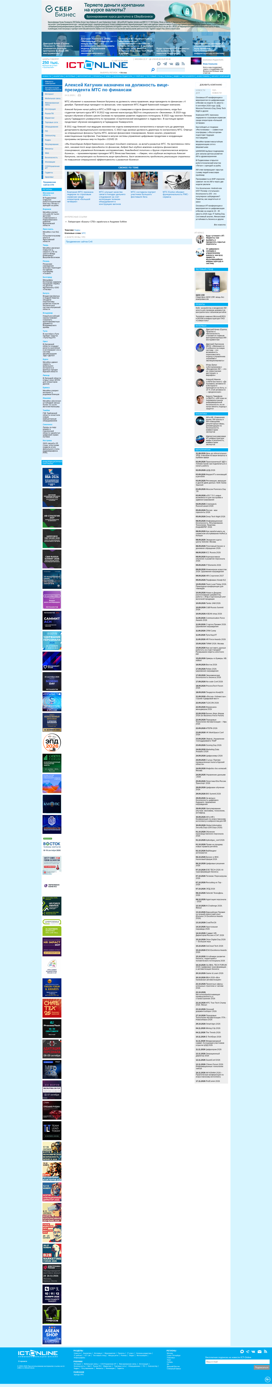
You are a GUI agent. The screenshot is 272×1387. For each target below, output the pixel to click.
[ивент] (51, 1334)
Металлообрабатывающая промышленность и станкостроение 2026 (208, 996)
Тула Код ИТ (211, 635)
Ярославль (48, 229)
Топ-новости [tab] (217, 91)
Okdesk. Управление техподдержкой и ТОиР (210, 740)
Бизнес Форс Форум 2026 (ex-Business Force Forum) (210, 714)
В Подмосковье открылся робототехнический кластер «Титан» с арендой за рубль (51, 202)
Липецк (46, 375)
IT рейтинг (139, 76)
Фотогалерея (188, 76)
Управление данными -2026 (211, 776)
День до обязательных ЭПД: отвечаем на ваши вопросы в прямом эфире (211, 455)
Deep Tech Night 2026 (215, 516)
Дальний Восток (173, 1366)
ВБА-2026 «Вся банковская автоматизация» (208, 978)
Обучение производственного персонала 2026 (210, 834)
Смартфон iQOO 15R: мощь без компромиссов (210, 297)
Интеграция (50, 109)
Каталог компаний (221, 76)
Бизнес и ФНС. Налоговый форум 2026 (207, 858)
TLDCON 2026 (212, 703)
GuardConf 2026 (213, 1060)
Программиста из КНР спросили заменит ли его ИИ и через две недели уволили (210, 181)
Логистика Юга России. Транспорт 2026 (211, 782)
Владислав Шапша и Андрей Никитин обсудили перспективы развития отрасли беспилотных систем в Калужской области (51, 302)
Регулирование (52, 144)
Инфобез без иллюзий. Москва (211, 769)
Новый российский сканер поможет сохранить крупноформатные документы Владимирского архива (51, 321)
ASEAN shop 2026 (214, 614)
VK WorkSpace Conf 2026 (210, 733)
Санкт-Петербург (174, 1355)
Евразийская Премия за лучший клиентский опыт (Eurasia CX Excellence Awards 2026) (210, 915)
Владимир (48, 313)
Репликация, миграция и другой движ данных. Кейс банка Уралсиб (211, 483)
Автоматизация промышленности (53, 89)
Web (47, 153)
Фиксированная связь (52, 104)
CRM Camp (211, 631)
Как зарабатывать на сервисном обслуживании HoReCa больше (211, 533)
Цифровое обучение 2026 (210, 788)
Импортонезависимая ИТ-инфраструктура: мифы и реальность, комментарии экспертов (216, 440)
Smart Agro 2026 (213, 1024)
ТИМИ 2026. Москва (215, 644)
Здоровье (49, 177)
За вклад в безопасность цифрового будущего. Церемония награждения (207, 801)
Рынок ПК (49, 113)
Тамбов (46, 410)
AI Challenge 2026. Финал (209, 907)
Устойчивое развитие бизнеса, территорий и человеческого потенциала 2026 (210, 958)
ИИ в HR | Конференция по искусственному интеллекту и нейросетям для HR (211, 819)
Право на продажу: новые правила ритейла (209, 845)
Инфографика (203, 76)
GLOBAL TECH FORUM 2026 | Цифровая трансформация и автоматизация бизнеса (211, 967)
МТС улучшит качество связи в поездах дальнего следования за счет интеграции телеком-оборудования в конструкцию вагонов (112, 198)
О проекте (22, 1361)
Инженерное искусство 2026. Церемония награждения (211, 570)
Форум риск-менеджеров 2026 (206, 708)
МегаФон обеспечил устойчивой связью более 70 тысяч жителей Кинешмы (52, 404)
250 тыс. (50, 62)
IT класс (107, 76)
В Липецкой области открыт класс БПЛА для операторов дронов (52, 381)
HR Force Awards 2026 (216, 639)
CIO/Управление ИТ (52, 167)
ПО (46, 131)
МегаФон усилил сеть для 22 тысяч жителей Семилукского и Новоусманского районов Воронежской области (51, 218)
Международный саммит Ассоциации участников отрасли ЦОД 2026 (210, 1043)
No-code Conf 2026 (214, 682)
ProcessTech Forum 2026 (209, 687)
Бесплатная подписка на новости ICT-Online (228, 1357)
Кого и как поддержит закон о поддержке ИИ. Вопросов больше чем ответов (213, 70)
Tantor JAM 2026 (213, 603)
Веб (89, 1366)
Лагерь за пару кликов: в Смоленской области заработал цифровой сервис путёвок (51, 432)
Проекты (97, 76)
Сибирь (170, 1362)
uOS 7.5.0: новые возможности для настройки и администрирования (209, 497)
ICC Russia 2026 (213, 552)
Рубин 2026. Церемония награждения (207, 670)
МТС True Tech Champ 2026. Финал (211, 1004)
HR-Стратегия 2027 (215, 576)
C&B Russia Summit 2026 (209, 608)
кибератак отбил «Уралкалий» (49, 66)
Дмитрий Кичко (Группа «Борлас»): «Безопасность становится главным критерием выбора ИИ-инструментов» (58, 48)
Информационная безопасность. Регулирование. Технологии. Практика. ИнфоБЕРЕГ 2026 (209, 524)
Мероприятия (84, 76)
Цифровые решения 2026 (210, 864)
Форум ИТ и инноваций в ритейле (211, 475)
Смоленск (47, 424)
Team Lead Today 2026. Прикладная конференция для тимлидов (211, 586)
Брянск (46, 388)
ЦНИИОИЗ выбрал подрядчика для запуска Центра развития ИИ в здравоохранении (210, 154)
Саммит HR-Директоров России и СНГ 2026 (210, 934)
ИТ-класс (199, 233)
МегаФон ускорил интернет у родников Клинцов (51, 392)
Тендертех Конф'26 (214, 692)
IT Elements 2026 (213, 565)
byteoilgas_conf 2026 (215, 840)
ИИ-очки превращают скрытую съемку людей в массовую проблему (209, 172)
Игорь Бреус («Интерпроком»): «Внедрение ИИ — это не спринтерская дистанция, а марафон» (216, 370)
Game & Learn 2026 (214, 973)
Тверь (45, 245)
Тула (45, 331)
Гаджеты (49, 173)
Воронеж (47, 209)
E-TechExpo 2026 (213, 1037)
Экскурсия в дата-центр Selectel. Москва (209, 541)
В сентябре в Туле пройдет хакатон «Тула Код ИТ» (51, 336)
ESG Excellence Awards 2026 (211, 951)
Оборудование (51, 127)
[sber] (136, 16)
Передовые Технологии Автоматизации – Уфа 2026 (211, 722)
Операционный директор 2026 (208, 1055)
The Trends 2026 (213, 1032)
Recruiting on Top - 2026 (209, 883)
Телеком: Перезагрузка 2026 (211, 877)
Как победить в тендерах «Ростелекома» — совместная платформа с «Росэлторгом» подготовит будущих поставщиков (209, 132)
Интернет (49, 94)
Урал (169, 1360)
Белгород (47, 277)
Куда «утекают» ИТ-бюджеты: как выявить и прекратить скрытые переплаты (173, 50)
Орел (45, 341)
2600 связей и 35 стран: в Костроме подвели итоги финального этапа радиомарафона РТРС (51, 448)
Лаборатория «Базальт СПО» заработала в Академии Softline (97, 222)
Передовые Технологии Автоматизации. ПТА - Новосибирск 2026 (211, 1017)
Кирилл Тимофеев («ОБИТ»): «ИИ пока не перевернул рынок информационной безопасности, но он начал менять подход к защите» (216, 402)
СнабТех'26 (211, 922)
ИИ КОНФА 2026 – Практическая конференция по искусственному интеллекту (210, 1075)
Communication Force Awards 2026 (210, 619)
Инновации (50, 162)
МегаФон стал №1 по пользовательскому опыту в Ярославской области (51, 237)
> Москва (123, 73)
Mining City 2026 (213, 1028)
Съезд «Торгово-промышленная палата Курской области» (210, 762)
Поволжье (171, 1358)
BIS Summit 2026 (213, 794)
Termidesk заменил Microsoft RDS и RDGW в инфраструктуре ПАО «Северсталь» (211, 318)
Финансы (49, 149)
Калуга (46, 293)
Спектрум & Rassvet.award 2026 (206, 505)
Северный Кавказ (174, 1369)
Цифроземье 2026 (214, 756)
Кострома (47, 440)
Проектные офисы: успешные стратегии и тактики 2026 (209, 986)
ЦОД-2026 (210, 470)
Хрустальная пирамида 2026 (207, 928)
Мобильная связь (53, 98)
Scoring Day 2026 (213, 745)
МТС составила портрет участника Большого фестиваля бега (143, 194)
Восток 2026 (211, 665)
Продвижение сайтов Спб (79, 241)
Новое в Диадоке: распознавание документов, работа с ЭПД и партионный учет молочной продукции (211, 596)
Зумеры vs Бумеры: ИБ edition (211, 659)
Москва (170, 1353)
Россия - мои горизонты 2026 (206, 511)
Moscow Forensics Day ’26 (211, 490)
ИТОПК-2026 (211, 728)
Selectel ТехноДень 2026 (209, 894)
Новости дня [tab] (200, 91)
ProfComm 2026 (213, 1081)
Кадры (48, 140)
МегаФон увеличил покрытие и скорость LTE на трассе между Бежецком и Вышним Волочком (51, 253)
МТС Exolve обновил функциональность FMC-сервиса (176, 194)
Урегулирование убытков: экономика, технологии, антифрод (210, 810)
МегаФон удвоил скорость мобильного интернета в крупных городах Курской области (50, 367)
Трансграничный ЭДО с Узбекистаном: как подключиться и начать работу (211, 464)
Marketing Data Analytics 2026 (207, 750)
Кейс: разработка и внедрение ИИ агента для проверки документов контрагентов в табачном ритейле (211, 310)
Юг (168, 1364)
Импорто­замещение (50, 82)
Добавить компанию (211, 85)
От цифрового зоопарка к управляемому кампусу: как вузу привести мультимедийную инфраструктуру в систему (209, 48)
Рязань (46, 261)
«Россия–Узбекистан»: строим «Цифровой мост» (211, 697)
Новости (46, 76)
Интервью (70, 76)
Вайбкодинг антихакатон (206, 852)
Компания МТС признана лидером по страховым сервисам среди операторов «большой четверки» (80, 197)
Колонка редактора (213, 60)
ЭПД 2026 (210, 889)
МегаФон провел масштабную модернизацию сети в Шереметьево (209, 144)
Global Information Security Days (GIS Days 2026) (209, 826)
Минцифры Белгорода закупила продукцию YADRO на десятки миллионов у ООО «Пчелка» (52, 285)
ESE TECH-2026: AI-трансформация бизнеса (210, 871)
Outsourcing (50, 135)
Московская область (48, 194)
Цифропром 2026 (213, 1049)
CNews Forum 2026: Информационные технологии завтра (210, 1066)
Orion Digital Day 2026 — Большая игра (211, 940)
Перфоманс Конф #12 (216, 580)
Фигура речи (113, 1355)
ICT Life (88, 1355)
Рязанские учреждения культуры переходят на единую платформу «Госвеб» (52, 269)
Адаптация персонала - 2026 (211, 900)
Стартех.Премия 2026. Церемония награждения (211, 625)
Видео (177, 76)
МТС (84, 233)
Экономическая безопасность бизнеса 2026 (208, 676)
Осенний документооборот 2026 (206, 1010)
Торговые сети (51, 122)
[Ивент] (51, 477)
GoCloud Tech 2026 (214, 946)
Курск (45, 359)
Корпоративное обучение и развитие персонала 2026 (210, 559)
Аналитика (58, 76)
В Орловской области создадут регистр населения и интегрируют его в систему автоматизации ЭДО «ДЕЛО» (52, 350)
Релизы (168, 76)
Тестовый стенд (154, 76)
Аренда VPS (78, 1375)
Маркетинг (49, 118)
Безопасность (51, 157)
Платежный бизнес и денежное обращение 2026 (210, 547)
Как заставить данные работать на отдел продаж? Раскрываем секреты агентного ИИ (211, 651)
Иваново (47, 398)
